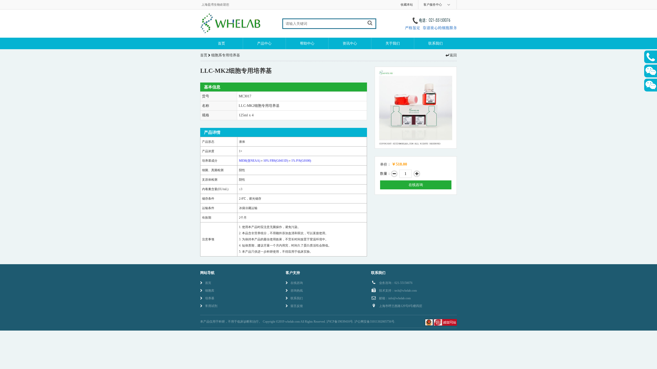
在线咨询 (416, 185)
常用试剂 (211, 306)
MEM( (249, 160)
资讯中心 (350, 43)
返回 (453, 55)
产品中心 (264, 43)
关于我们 (392, 43)
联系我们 (435, 43)
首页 (221, 43)
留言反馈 (297, 306)
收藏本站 (407, 4)
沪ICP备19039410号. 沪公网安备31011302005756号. (360, 321)
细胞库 (209, 290)
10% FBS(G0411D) (275, 160)
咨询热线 (297, 290)
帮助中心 (307, 43)
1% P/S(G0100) (301, 160)
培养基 (209, 298)
